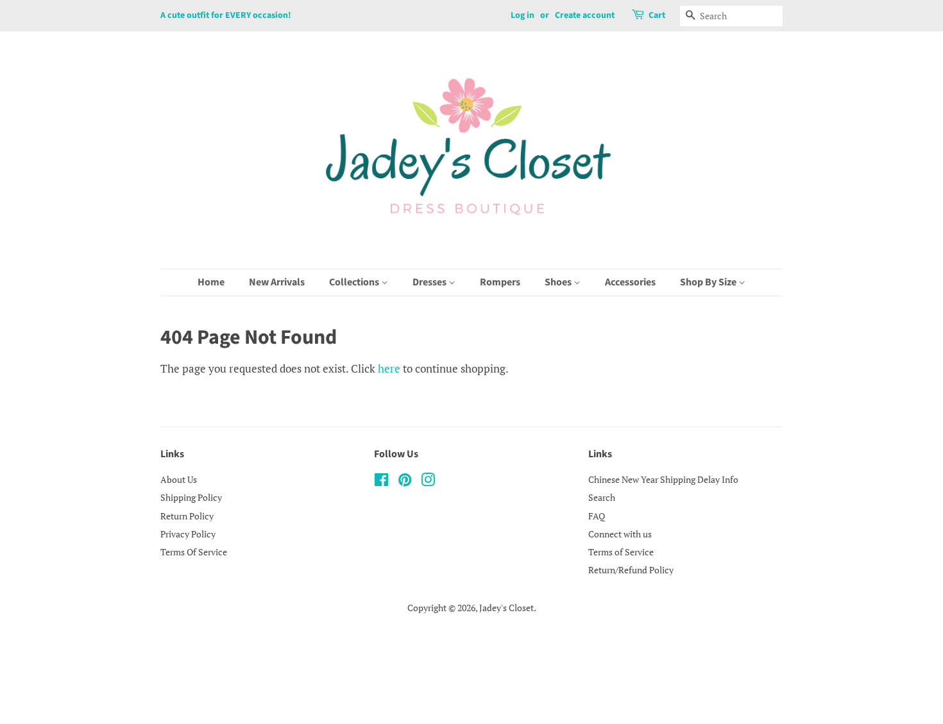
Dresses (430, 282)
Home (211, 282)
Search (601, 497)
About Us (178, 479)
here (389, 368)
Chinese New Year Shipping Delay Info (663, 479)
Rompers (500, 282)
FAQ (596, 516)
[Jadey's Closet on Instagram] (428, 482)
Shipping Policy (191, 497)
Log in (522, 15)
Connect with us (620, 534)
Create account (585, 15)
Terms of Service (621, 552)
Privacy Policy (188, 534)
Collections (355, 282)
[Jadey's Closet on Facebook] (381, 482)
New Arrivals (277, 282)
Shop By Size (709, 282)
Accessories (630, 282)
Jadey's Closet (506, 608)
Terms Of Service (193, 552)
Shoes (559, 282)
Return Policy (187, 516)
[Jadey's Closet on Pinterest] (405, 482)
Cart (657, 15)
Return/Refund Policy (631, 570)
